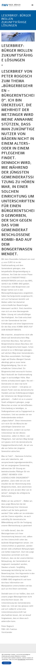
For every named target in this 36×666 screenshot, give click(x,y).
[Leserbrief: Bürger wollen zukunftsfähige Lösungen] (18, 36)
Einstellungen (22, 659)
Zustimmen (7, 663)
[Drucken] (3, 65)
